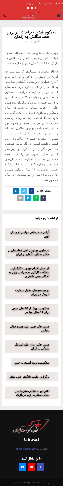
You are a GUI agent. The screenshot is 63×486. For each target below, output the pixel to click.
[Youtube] (31, 467)
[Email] (22, 467)
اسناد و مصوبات (44, 3)
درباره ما (30, 3)
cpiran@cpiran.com (26, 448)
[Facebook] (40, 467)
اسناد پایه (58, 3)
